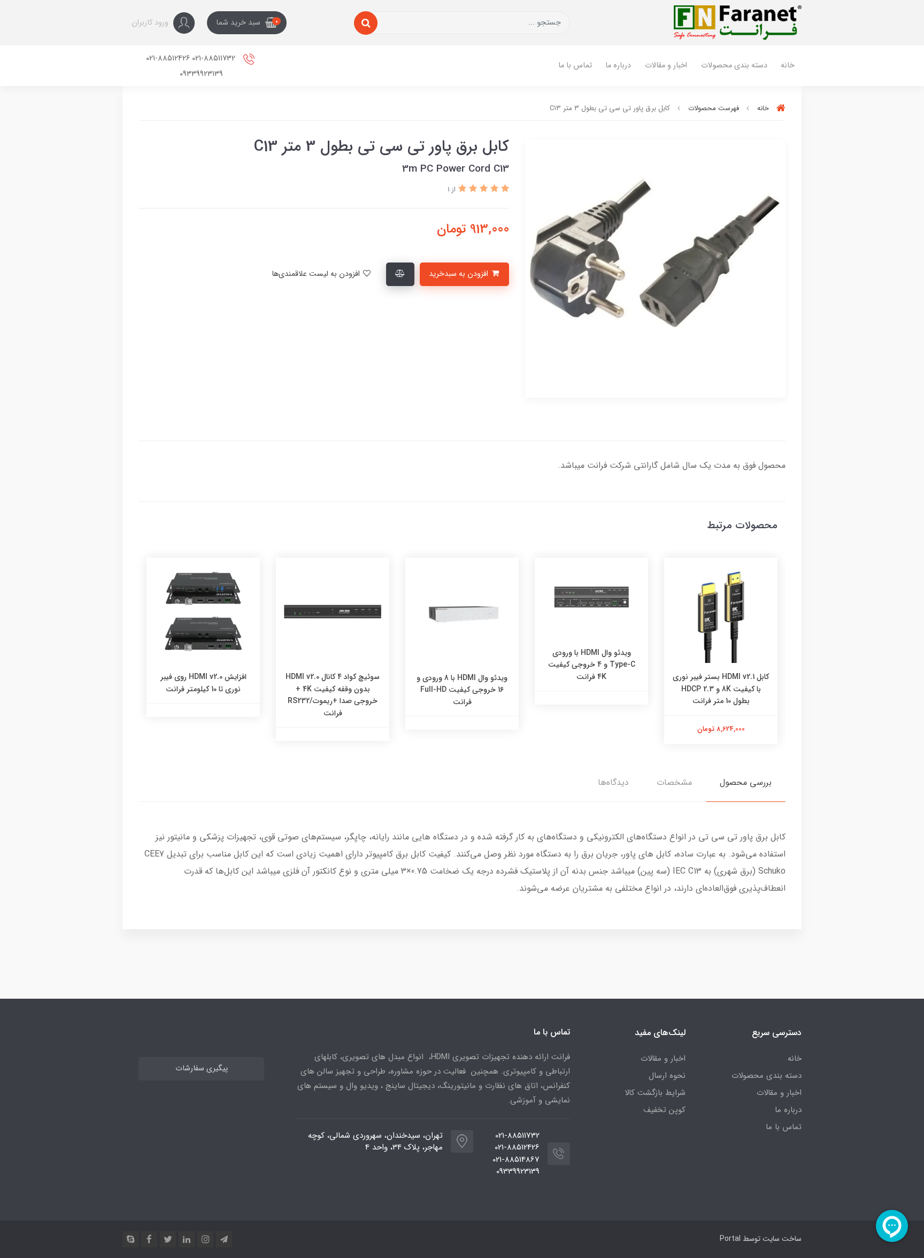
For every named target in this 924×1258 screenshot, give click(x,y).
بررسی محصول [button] (746, 782)
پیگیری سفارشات (201, 1068)
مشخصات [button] (674, 782)
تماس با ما (575, 65)
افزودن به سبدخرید (459, 274)
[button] (247, 23)
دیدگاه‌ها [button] (613, 782)
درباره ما (618, 65)
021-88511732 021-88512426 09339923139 (191, 66)
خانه (788, 65)
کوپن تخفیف (664, 1109)
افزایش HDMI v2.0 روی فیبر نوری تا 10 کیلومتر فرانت (203, 682)
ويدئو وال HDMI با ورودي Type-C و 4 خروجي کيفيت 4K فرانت (591, 665)
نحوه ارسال (667, 1075)
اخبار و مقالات (666, 65)
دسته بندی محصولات (734, 65)
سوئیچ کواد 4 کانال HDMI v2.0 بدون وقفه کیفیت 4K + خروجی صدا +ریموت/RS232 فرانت (333, 695)
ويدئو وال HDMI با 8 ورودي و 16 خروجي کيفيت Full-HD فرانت (462, 690)
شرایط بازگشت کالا (655, 1092)
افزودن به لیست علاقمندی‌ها (317, 274)
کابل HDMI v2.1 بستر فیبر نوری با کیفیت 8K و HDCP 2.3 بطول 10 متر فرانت (721, 689)
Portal (730, 1239)
